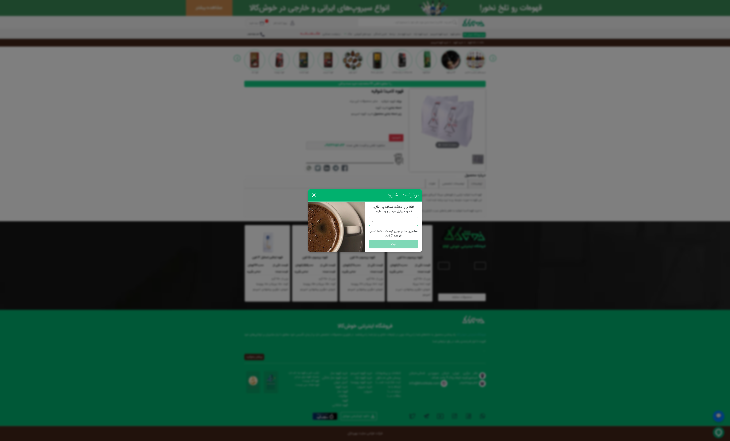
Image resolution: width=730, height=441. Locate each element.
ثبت (393, 244)
